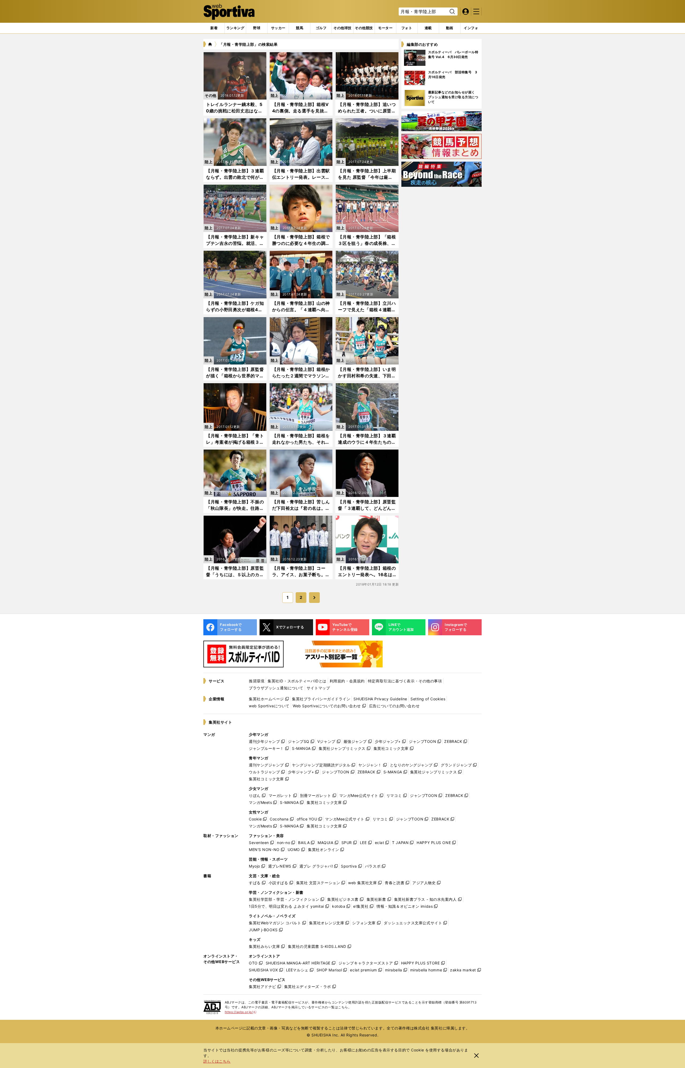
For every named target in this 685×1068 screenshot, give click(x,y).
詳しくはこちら (217, 1061)
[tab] (256, 28)
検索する (452, 11)
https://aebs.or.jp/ (241, 1012)
